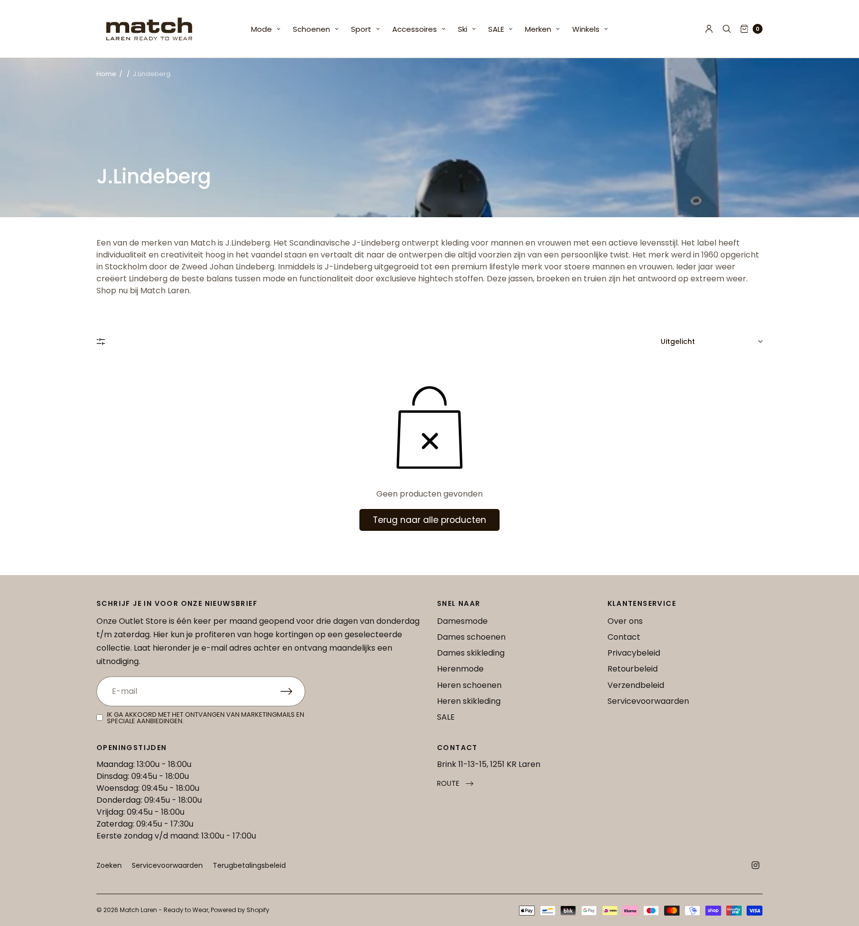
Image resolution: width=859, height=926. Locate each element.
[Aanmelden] (292, 691)
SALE (496, 29)
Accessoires (414, 29)
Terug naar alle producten (429, 520)
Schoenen (311, 29)
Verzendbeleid (635, 685)
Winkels (586, 29)
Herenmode (460, 668)
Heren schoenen (469, 685)
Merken (538, 29)
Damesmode (462, 621)
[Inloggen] (709, 28)
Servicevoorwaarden (648, 701)
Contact (623, 637)
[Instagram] (755, 865)
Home (106, 74)
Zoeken (109, 865)
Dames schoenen (471, 637)
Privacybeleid (633, 653)
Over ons (625, 621)
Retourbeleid (632, 668)
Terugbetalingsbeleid (249, 865)
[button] (455, 783)
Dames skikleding (471, 653)
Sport (361, 29)
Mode (261, 29)
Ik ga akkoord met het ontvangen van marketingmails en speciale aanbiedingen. (205, 717)
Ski (462, 29)
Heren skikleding (469, 701)
